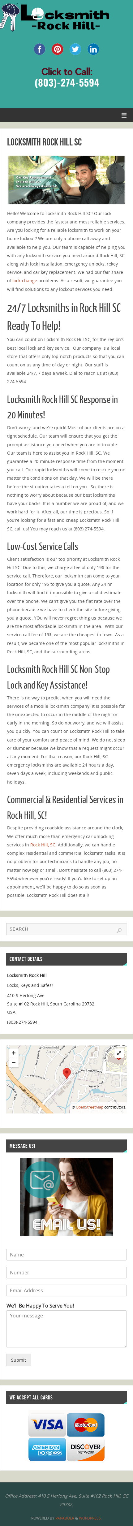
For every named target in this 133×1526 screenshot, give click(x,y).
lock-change (24, 280)
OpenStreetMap (89, 1107)
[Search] (119, 930)
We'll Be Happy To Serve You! (40, 1306)
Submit (18, 1360)
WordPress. (90, 1518)
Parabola (64, 1518)
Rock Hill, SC (42, 845)
